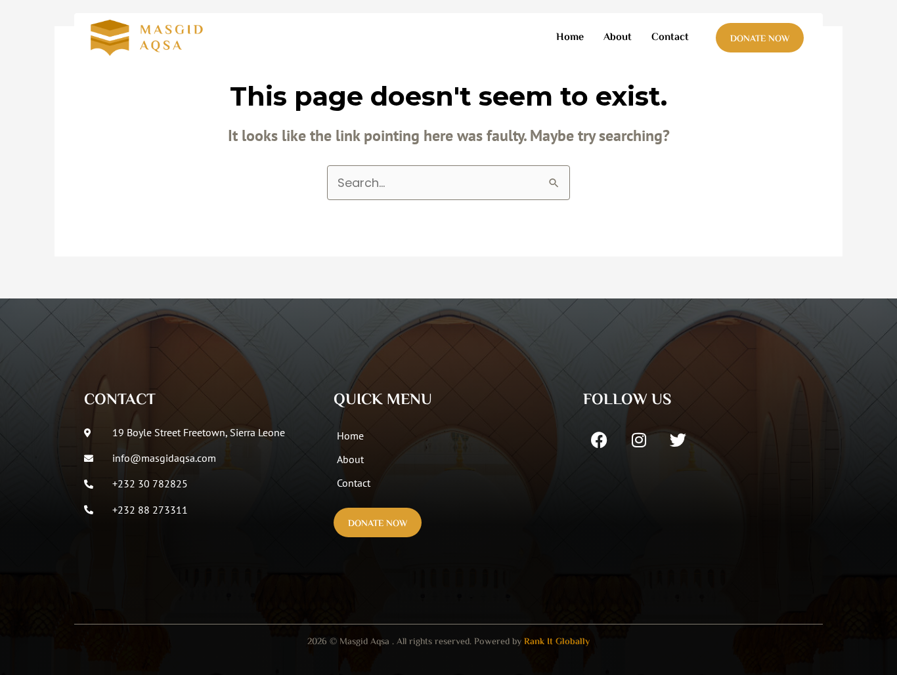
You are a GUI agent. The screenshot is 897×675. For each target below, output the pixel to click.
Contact (670, 38)
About (617, 38)
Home (570, 38)
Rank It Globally (557, 642)
